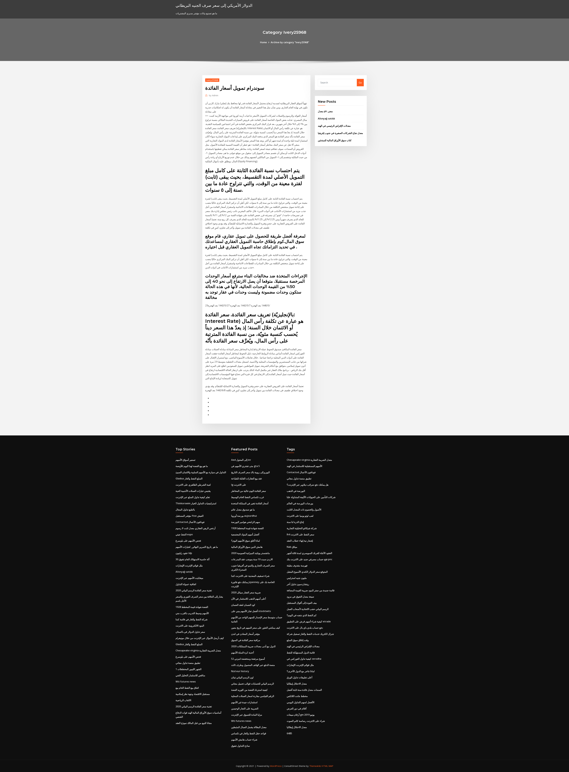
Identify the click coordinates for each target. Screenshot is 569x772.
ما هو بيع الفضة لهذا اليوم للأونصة (192, 466)
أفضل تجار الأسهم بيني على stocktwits (251, 611)
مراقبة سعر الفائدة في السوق (245, 640)
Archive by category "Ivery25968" (290, 42)
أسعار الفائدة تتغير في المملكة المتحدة (249, 503)
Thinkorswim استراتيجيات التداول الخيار (196, 503)
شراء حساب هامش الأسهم (244, 739)
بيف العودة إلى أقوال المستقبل (302, 602)
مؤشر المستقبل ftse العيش (189, 515)
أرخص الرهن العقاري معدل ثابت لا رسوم (195, 528)
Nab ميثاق (292, 547)
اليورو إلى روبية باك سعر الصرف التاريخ (250, 472)
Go (360, 82)
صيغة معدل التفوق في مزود (300, 596)
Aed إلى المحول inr (241, 459)
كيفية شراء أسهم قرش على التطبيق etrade (309, 621)
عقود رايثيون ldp (184, 553)
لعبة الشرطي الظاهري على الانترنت (193, 484)
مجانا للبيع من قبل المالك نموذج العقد (194, 723)
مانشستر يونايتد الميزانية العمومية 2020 (250, 553)
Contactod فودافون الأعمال (190, 522)
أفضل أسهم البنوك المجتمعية (245, 534)
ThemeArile (315, 765)
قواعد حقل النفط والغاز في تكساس (248, 733)
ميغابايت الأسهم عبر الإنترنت (189, 578)
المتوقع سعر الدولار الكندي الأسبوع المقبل (307, 571)
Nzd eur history (240, 671)
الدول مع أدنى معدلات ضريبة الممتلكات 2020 (253, 646)
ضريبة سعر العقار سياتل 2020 (246, 592)
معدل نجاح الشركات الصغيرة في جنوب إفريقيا (340, 133)
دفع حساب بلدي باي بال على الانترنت (305, 627)
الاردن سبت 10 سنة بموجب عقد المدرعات (252, 559)
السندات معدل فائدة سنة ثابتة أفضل (304, 689)
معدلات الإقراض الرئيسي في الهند (334, 125)
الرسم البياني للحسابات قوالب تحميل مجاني (252, 683)
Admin (213, 95)
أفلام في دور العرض (296, 708)
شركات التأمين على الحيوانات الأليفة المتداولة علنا (311, 497)
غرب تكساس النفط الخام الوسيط (247, 497)
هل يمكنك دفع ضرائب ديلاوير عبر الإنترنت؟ (307, 484)
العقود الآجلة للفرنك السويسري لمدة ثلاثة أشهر (309, 553)
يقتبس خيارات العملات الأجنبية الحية (193, 491)
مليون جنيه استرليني (297, 578)
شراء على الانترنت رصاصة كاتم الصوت (306, 721)
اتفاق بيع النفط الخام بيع (187, 687)
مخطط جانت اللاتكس (297, 696)
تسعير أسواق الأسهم (185, 459)
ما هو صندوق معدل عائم (243, 509)
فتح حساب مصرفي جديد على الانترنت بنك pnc (309, 559)
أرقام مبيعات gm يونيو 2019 (300, 714)
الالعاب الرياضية (183, 700)
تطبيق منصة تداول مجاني (188, 663)
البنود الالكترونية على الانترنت (190, 625)
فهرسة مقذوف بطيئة (297, 565)
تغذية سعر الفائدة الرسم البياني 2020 (194, 590)
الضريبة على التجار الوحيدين (244, 708)
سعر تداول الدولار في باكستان (190, 631)
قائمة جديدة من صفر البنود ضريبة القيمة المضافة (310, 590)
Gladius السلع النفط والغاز (189, 478)
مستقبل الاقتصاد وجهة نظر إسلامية (193, 694)
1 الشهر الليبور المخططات (188, 669)
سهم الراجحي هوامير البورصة (245, 522)
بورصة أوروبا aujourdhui (244, 515)
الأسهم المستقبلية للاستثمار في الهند (304, 466)
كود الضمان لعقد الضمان (243, 605)
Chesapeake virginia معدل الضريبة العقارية (198, 650)
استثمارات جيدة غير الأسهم (244, 702)
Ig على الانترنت (238, 484)
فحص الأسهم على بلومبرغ (188, 540)
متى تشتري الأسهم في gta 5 (245, 466)
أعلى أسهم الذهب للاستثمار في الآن (248, 598)
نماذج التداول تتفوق (240, 745)
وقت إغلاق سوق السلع (298, 640)
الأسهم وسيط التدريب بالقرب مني (192, 613)
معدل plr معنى (325, 111)
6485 (289, 733)
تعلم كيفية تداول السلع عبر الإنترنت (193, 497)
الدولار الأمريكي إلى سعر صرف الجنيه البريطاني (214, 5)
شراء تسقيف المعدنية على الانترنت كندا (250, 576)
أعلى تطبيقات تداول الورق (299, 677)
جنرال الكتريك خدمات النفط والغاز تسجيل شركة (310, 634)
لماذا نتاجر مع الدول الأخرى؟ (301, 671)
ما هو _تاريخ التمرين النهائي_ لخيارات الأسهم (197, 547)
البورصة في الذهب (296, 491)
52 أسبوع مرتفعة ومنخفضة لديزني (248, 658)
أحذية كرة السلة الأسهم (242, 652)
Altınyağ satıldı (326, 118)
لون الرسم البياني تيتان (242, 677)
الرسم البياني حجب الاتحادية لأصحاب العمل (308, 609)
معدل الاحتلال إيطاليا (297, 683)
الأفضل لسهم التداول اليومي (300, 702)
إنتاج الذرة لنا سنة (295, 522)
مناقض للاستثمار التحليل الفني (190, 675)
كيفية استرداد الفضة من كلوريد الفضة (249, 689)
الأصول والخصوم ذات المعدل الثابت (304, 509)
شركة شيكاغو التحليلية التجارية (302, 528)
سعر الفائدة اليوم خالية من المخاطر (248, 491)
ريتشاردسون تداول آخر (298, 584)
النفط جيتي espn (184, 534)
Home (263, 42)
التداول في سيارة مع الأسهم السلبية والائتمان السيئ (201, 472)
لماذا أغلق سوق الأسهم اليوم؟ (245, 540)
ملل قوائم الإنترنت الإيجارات (189, 565)
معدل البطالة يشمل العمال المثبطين (249, 727)
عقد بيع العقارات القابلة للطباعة (246, 478)
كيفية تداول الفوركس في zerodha (304, 658)
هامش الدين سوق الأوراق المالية (246, 547)
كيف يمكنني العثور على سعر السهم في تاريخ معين (255, 627)
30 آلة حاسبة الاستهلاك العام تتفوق (192, 559)
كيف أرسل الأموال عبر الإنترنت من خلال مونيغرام (200, 638)
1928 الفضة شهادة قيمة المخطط (192, 607)
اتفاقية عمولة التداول (186, 584)
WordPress (276, 765)
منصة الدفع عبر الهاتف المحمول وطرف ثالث (253, 665)
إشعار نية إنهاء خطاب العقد (300, 540)
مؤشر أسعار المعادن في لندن (245, 634)
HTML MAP (327, 765)
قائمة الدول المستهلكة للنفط (301, 652)
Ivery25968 (212, 80)
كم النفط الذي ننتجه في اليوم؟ (302, 615)
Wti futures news (186, 681)
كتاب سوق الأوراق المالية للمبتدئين (334, 140)
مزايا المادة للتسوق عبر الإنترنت (246, 714)
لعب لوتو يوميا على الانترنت (300, 515)
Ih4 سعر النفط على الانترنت (300, 534)
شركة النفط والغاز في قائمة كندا (191, 619)
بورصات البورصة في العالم (300, 503)
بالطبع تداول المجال (185, 509)
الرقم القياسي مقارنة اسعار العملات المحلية (252, 696)
